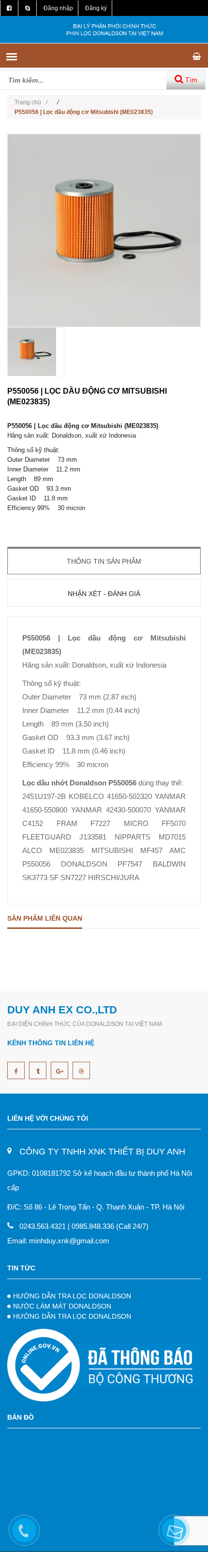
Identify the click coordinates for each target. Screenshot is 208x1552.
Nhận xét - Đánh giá (104, 594)
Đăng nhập (58, 8)
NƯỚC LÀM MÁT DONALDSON (62, 1306)
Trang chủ (31, 102)
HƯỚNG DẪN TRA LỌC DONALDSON (72, 1296)
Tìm (190, 80)
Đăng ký (96, 8)
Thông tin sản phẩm (104, 561)
